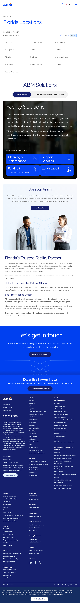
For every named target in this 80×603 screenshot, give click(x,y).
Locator (6, 32)
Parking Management (60, 425)
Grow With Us (7, 513)
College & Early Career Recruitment (13, 515)
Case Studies (7, 575)
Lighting (56, 477)
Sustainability (33, 473)
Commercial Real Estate (36, 414)
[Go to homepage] (7, 4)
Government (32, 422)
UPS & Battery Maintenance (62, 488)
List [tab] (72, 35)
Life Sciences (33, 436)
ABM (37, 461)
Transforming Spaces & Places (12, 553)
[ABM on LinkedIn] (31, 563)
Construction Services (61, 414)
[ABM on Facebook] (35, 563)
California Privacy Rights (10, 462)
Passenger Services (60, 428)
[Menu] (75, 4)
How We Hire (7, 504)
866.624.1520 (10, 416)
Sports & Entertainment (36, 450)
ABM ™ (34, 467)
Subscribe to (40, 389)
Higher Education (34, 428)
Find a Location (7, 407)
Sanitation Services (60, 431)
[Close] (76, 590)
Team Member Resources (36, 525)
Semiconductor (33, 447)
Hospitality (32, 431)
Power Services (58, 483)
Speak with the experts (40, 354)
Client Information (34, 508)
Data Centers (32, 417)
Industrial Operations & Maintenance (65, 474)
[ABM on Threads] (40, 563)
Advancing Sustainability (10, 559)
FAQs (4, 510)
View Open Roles (40, 208)
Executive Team (7, 532)
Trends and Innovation (9, 569)
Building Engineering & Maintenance (65, 455)
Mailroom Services (60, 423)
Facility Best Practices (9, 572)
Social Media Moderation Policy (12, 470)
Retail (30, 445)
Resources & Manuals (35, 516)
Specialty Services (59, 436)
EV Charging (58, 469)
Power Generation (34, 442)
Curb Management (60, 417)
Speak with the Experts (35, 550)
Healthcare (32, 425)
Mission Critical (33, 470)
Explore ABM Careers (9, 496)
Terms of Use (7, 459)
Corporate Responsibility (10, 540)
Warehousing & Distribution (37, 453)
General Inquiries (34, 553)
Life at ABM (6, 502)
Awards (5, 543)
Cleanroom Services (60, 409)
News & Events (7, 545)
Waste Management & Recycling (64, 442)
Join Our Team (7, 410)
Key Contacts (33, 530)
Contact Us (6, 405)
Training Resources (34, 528)
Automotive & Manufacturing (37, 411)
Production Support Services (63, 485)
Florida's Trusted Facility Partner (33, 258)
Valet (55, 439)
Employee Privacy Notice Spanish (13, 468)
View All (5, 578)
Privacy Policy (7, 457)
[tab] (22, 94)
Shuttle (56, 434)
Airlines (31, 406)
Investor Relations (8, 537)
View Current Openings (10, 499)
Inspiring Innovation (9, 562)
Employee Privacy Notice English (13, 465)
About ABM (6, 529)
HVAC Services (58, 472)
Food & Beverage (34, 420)
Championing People (9, 556)
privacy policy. (59, 594)
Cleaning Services (59, 406)
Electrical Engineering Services (63, 458)
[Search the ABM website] (62, 4)
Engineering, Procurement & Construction (62, 462)
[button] (69, 4)
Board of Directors (8, 534)
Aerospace (32, 403)
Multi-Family (32, 439)
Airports (31, 409)
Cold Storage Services (61, 411)
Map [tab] (66, 35)
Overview (31, 400)
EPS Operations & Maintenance (63, 466)
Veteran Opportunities (9, 521)
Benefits (5, 507)
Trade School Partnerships (11, 518)
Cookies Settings (10, 475)
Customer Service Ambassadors (64, 420)
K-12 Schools (32, 433)
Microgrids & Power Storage (62, 480)
